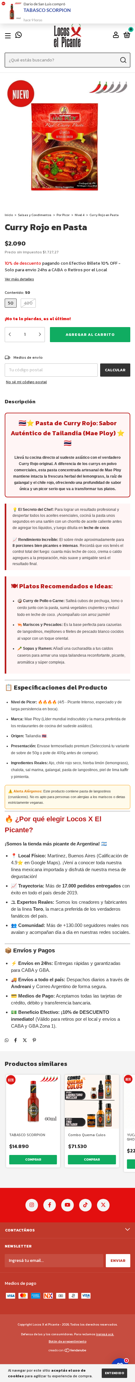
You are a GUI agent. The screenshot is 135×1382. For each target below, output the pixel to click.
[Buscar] (123, 60)
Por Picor (63, 215)
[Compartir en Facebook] (15, 1040)
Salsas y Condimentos (34, 215)
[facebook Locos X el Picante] (49, 1205)
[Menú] (9, 36)
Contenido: (17, 292)
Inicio (9, 215)
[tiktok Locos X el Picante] (85, 1205)
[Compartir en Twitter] (25, 1040)
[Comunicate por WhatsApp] (18, 36)
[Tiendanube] (67, 1351)
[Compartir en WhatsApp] (6, 1040)
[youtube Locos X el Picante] (67, 1205)
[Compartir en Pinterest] (34, 1040)
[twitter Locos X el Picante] (103, 1205)
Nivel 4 (79, 215)
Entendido (114, 1373)
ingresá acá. (105, 1334)
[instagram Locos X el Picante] (31, 1205)
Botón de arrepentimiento (67, 1341)
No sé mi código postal (26, 382)
